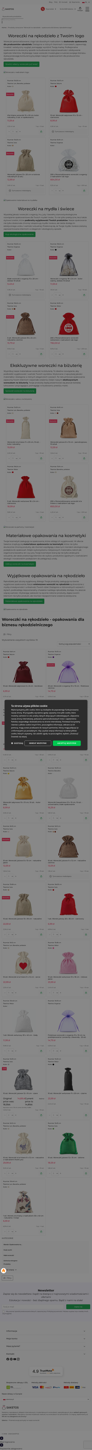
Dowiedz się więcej (19, 736)
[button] (17, 743)
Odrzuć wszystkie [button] (37, 743)
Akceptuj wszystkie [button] (66, 743)
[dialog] (46, 725)
